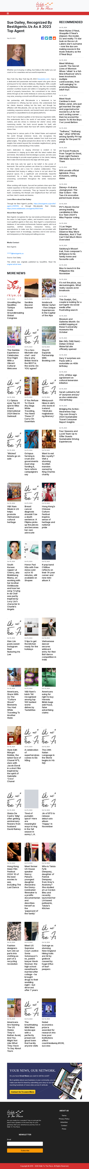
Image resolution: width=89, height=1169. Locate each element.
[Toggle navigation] (7, 13)
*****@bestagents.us (15, 253)
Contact (64, 1125)
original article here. (14, 264)
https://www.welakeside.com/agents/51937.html (25, 208)
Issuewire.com (43, 79)
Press (64, 1129)
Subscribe (25, 1150)
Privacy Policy (64, 1119)
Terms (64, 1115)
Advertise (64, 1122)
